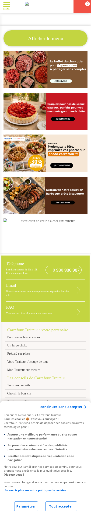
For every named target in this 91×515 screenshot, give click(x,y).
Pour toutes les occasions (23, 337)
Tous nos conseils (19, 385)
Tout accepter (61, 506)
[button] (17, 6)
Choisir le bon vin (19, 393)
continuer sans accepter (61, 406)
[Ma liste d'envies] (68, 6)
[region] (45, 458)
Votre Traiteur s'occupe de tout (27, 361)
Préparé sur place (18, 353)
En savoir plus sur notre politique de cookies (35, 490)
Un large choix (17, 345)
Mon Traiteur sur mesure (23, 370)
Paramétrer (26, 506)
